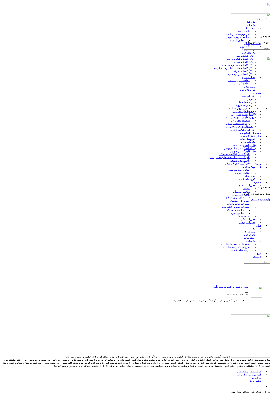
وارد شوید (265, 199)
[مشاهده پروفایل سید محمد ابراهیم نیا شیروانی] (256, 297)
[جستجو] (268, 178)
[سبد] (268, 181)
